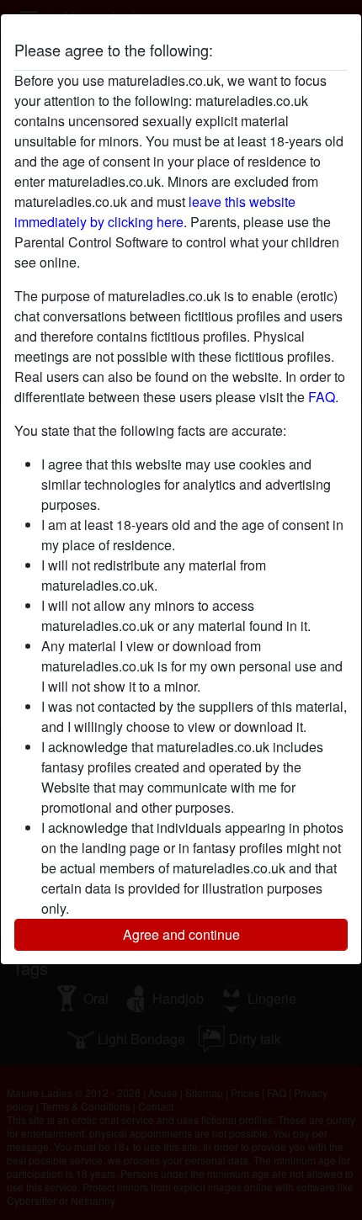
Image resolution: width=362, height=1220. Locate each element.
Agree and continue (181, 934)
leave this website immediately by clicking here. (154, 211)
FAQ (321, 396)
